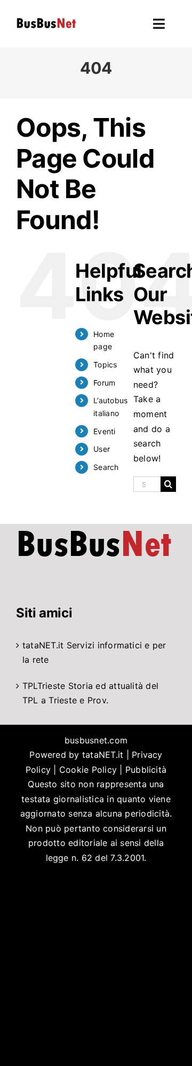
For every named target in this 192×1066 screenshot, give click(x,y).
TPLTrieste (43, 685)
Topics (105, 364)
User (101, 448)
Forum (104, 382)
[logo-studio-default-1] (46, 19)
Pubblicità (145, 769)
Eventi (104, 431)
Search (105, 467)
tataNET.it (42, 645)
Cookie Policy (88, 769)
